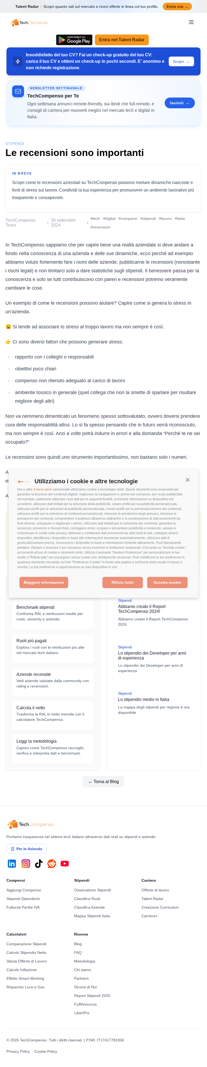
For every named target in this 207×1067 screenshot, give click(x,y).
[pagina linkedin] (11, 863)
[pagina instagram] (26, 863)
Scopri (181, 61)
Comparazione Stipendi (26, 944)
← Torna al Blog (103, 781)
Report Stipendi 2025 (92, 995)
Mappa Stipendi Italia (92, 916)
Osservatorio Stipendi (92, 890)
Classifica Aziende (89, 907)
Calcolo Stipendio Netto (26, 952)
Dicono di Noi (85, 987)
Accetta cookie (167, 583)
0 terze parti (42, 490)
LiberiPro (81, 1013)
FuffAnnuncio (85, 1004)
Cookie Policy (45, 1051)
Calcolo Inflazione (21, 970)
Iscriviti (179, 103)
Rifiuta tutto (123, 583)
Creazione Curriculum (160, 907)
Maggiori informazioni (44, 583)
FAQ (78, 952)
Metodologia (84, 961)
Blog (78, 944)
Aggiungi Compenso (23, 890)
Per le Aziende (29, 849)
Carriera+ (150, 916)
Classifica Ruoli (87, 898)
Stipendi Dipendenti (23, 898)
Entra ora (177, 6)
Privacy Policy (18, 1051)
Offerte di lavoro (155, 890)
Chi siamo (82, 970)
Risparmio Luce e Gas (25, 987)
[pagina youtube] (64, 863)
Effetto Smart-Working (25, 978)
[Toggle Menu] (191, 22)
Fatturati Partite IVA (23, 907)
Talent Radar (152, 898)
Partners (81, 978)
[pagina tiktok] (38, 863)
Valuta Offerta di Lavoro (26, 961)
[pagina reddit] (51, 863)
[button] (187, 480)
